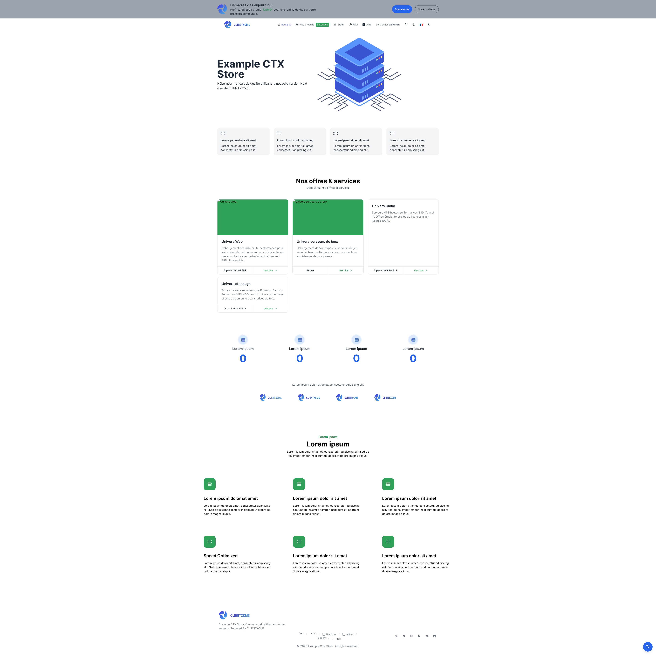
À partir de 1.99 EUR (235, 270)
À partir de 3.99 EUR (385, 270)
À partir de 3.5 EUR (235, 308)
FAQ (355, 24)
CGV (313, 633)
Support (321, 637)
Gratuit (310, 270)
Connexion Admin (389, 24)
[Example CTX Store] (237, 24)
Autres (349, 634)
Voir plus (274, 271)
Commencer (402, 9)
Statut (340, 24)
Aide (368, 24)
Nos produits (313, 24)
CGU (301, 633)
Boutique (286, 24)
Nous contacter (427, 9)
